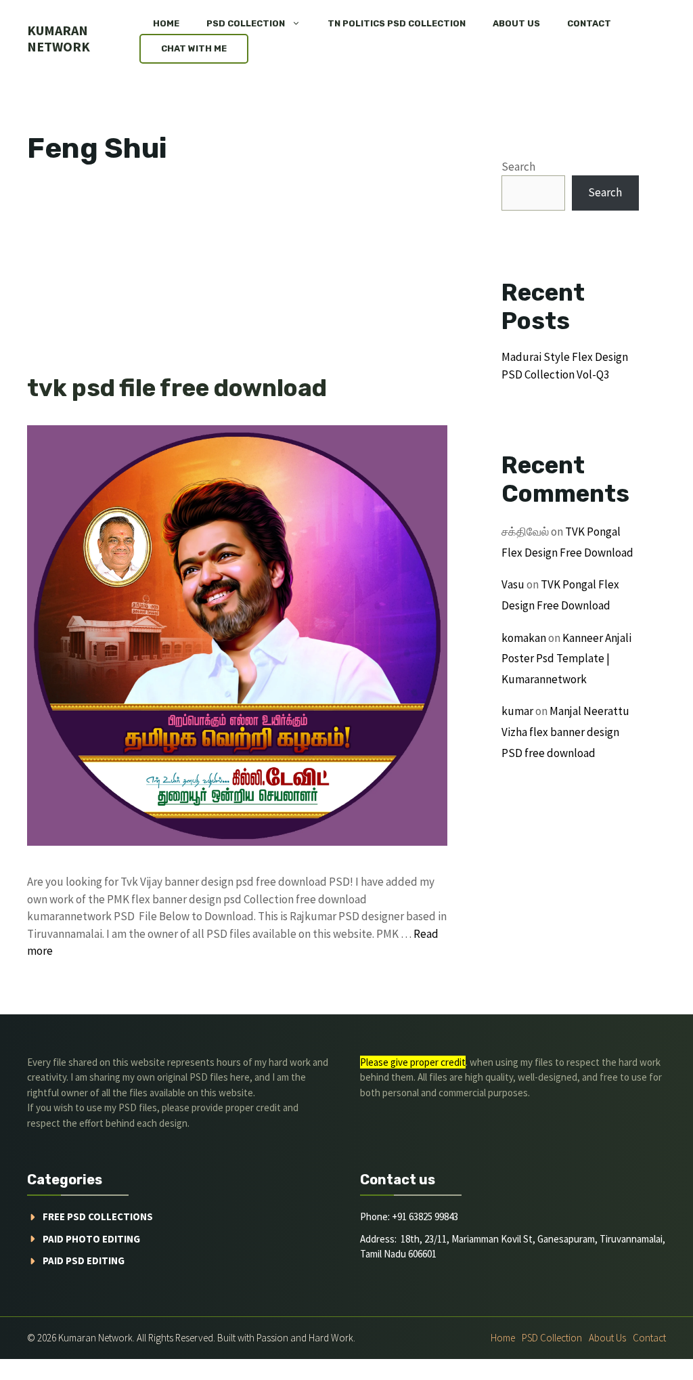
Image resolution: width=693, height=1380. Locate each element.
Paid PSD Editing (84, 1260)
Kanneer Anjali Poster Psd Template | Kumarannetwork (566, 658)
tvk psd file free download (177, 388)
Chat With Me (194, 48)
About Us (516, 23)
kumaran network (58, 38)
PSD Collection (245, 23)
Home (166, 23)
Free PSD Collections (98, 1216)
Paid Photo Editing (91, 1238)
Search (518, 166)
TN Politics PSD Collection (397, 23)
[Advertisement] (237, 273)
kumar (517, 711)
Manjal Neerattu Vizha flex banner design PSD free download (565, 732)
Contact (589, 23)
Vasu (512, 584)
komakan (523, 637)
